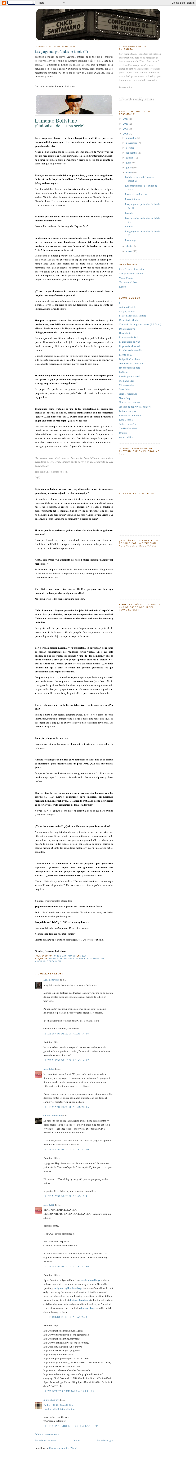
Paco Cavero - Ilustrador (131, 269)
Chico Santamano (52, 1115)
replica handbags (90, 1280)
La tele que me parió (129, 376)
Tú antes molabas (128, 282)
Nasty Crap (125, 398)
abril (128, 246)
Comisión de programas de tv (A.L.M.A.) (140, 324)
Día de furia (125, 333)
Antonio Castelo (127, 307)
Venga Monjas (126, 278)
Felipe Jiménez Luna (129, 359)
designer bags (87, 1308)
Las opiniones (132, 199)
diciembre (131, 137)
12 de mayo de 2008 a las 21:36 (66, 1266)
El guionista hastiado (130, 346)
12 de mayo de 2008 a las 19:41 (66, 1196)
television (54, 961)
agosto (130, 157)
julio (129, 162)
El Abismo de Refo (128, 337)
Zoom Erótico (126, 437)
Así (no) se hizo (127, 311)
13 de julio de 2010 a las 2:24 (65, 1317)
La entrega (130, 240)
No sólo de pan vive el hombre (135, 406)
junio (129, 167)
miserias (40, 961)
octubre (130, 147)
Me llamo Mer (126, 380)
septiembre (132, 152)
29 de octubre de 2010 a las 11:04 (68, 1391)
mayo (129, 172)
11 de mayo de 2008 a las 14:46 (66, 1033)
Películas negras (127, 411)
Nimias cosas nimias (129, 402)
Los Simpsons (96, 958)
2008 (126, 133)
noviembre (132, 142)
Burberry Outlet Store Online (58, 1405)
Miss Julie (48, 1068)
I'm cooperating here (129, 367)
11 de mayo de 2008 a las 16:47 (66, 1060)
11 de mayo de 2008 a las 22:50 (66, 1149)
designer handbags (79, 1300)
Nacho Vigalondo (128, 393)
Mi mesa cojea (126, 385)
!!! (120, 302)
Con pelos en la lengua (131, 273)
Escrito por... (125, 354)
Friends (54, 958)
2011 (126, 118)
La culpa (129, 213)
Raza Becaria (126, 419)
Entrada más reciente (45, 1440)
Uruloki (123, 432)
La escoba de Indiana (136, 194)
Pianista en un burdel (130, 415)
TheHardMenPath (128, 428)
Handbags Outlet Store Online (58, 1409)
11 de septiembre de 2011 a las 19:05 (71, 1426)
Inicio (77, 1440)
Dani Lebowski (51, 979)
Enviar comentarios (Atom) (63, 1448)
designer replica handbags (68, 1288)
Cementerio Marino (129, 320)
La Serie (123, 372)
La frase (129, 226)
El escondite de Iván (129, 341)
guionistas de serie (73, 958)
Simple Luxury (51, 1399)
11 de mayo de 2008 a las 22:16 (66, 1107)
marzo (129, 251)
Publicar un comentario (47, 1434)
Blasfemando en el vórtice (132, 315)
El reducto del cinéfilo (130, 350)
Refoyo (122, 286)
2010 (126, 123)
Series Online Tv (127, 424)
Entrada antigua (105, 1440)
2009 (126, 128)
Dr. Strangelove (127, 328)
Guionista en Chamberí (131, 363)
